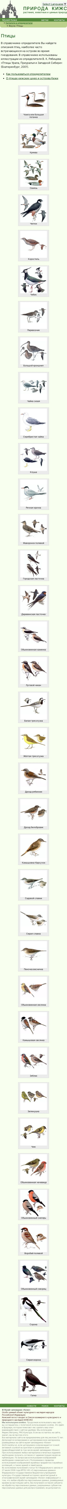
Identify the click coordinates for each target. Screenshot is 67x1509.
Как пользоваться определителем (28, 74)
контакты (59, 20)
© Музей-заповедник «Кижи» (16, 1410)
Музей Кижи (9, 20)
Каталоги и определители (19, 23)
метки (44, 20)
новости (31, 1405)
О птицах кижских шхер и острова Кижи (32, 78)
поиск (45, 1405)
